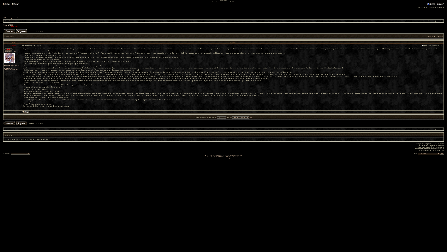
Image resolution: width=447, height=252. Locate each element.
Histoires (32, 21)
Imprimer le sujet (9, 36)
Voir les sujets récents (29, 18)
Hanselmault (14, 26)
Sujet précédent (430, 36)
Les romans (25, 21)
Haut (5, 112)
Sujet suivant (439, 36)
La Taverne (17, 21)
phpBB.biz (232, 158)
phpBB (215, 156)
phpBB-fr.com (224, 158)
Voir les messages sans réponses (12, 18)
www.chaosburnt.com (221, 155)
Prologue (8, 25)
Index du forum (8, 21)
